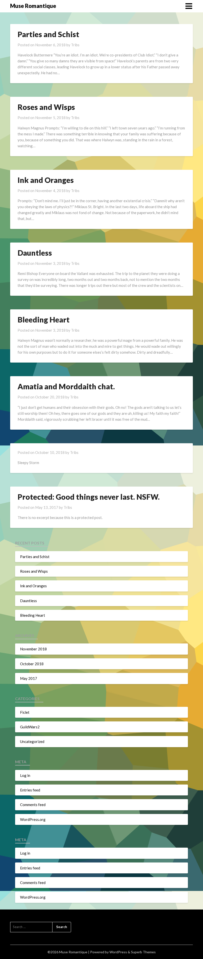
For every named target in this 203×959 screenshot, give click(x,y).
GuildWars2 (30, 727)
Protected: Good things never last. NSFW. (89, 496)
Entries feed (30, 790)
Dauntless (35, 252)
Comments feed (33, 804)
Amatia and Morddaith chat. (66, 386)
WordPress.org (33, 819)
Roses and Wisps (46, 106)
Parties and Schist (48, 34)
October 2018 (32, 664)
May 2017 (28, 678)
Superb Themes (143, 952)
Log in (25, 775)
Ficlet (24, 712)
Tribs (75, 45)
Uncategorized (32, 741)
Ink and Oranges (46, 179)
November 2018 (33, 649)
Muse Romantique (33, 5)
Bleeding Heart (44, 319)
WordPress (118, 952)
